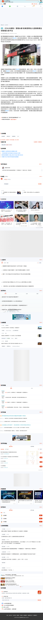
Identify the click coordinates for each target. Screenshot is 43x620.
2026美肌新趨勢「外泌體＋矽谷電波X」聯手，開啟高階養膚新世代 (36, 224)
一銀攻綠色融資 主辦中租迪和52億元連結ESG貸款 (11, 153)
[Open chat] (40, 6)
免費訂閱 (39, 600)
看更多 (41, 259)
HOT (6, 392)
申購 (41, 457)
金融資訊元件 (30, 615)
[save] (33, 6)
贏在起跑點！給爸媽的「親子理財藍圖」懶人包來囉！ (10, 139)
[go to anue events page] (38, 4)
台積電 (5, 518)
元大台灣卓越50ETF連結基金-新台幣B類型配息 (9, 456)
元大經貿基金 (3, 465)
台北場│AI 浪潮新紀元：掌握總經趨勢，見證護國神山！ (16, 392)
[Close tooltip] (40, 9)
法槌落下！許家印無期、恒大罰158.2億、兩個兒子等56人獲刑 (6, 224)
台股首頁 (35, 141)
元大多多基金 (3, 461)
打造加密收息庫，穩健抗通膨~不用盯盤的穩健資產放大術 (16, 397)
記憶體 (5, 515)
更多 (40, 262)
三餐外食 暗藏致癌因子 (35, 210)
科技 (6, 333)
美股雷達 (7, 325)
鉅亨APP (10, 615)
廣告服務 (25, 615)
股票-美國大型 (6, 453)
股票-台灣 (6, 458)
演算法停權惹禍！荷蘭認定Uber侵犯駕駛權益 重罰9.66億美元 (21, 210)
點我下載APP (13, 119)
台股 (2, 24)
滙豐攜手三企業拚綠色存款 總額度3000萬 (9, 151)
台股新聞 (6, 24)
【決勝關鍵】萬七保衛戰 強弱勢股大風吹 (9, 193)
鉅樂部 (18, 615)
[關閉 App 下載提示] (1, 1)
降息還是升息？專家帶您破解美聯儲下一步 (11, 117)
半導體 (5, 521)
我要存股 (39, 141)
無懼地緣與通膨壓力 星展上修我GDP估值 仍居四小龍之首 (12, 155)
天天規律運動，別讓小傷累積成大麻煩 (21, 224)
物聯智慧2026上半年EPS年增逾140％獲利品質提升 (6, 210)
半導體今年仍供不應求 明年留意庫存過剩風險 (10, 156)
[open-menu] (1, 3)
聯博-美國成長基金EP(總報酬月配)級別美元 (9, 452)
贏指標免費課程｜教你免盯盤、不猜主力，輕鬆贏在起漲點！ (17, 407)
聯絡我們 (35, 615)
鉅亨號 (14, 615)
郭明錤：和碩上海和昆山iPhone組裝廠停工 (32, 192)
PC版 (7, 615)
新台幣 (14, 38)
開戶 (41, 453)
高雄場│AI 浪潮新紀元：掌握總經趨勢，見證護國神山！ (16, 402)
